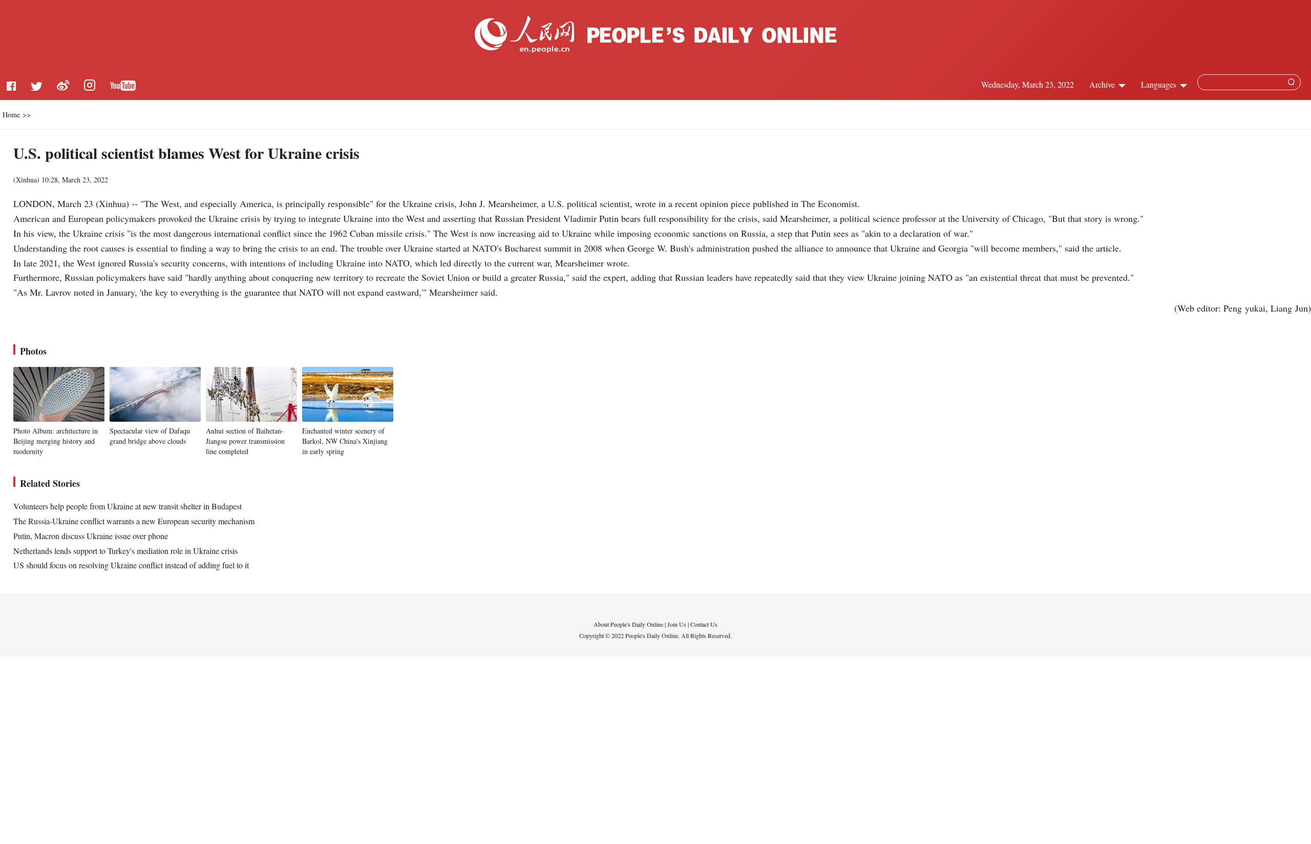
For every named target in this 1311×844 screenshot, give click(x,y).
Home (11, 114)
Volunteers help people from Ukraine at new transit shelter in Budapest (127, 506)
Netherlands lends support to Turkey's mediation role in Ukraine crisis (125, 550)
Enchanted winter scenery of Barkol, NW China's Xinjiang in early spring (345, 441)
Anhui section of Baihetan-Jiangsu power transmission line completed (245, 441)
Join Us (677, 624)
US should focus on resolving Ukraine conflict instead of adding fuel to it (131, 565)
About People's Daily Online (628, 624)
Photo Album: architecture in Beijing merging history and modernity (55, 441)
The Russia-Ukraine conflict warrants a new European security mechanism (134, 521)
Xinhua (26, 179)
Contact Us (703, 624)
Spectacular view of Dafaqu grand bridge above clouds (150, 436)
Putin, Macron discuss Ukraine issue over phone (90, 535)
